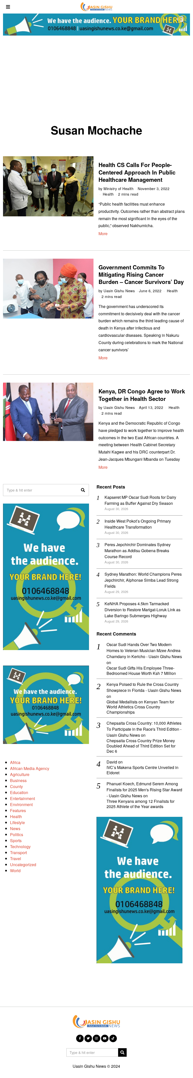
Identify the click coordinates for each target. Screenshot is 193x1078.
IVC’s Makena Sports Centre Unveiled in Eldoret (142, 770)
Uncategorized (23, 864)
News (15, 828)
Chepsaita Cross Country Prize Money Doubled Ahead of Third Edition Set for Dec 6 (141, 746)
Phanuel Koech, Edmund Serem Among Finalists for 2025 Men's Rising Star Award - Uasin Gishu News (144, 790)
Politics (16, 834)
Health (108, 194)
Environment (21, 804)
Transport (18, 852)
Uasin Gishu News (119, 290)
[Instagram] (96, 1038)
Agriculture (19, 774)
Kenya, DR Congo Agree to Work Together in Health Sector (142, 394)
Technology (20, 846)
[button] (83, 490)
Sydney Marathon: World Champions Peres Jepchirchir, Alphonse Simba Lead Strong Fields (143, 580)
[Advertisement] (96, 81)
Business (18, 780)
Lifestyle (17, 822)
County (16, 786)
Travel (15, 858)
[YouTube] (105, 1038)
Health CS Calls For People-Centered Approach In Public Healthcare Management (137, 172)
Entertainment (22, 798)
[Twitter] (88, 1038)
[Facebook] (80, 1038)
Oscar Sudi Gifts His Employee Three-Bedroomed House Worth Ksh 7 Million (141, 671)
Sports (16, 840)
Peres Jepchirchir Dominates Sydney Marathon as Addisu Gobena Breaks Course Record (138, 550)
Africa (15, 762)
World (15, 870)
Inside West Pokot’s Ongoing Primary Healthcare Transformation (138, 524)
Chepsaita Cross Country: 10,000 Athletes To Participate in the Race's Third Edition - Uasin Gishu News (144, 729)
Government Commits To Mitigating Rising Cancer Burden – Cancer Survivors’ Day (141, 274)
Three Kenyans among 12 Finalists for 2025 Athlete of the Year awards (140, 804)
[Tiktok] (113, 1038)
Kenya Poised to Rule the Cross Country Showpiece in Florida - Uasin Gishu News (144, 687)
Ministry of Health (118, 188)
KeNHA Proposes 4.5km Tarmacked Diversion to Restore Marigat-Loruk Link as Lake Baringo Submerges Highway (142, 610)
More (103, 233)
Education (19, 792)
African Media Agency (29, 768)
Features (18, 810)
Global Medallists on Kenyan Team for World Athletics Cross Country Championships (140, 707)
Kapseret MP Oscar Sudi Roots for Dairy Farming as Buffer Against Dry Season (140, 500)
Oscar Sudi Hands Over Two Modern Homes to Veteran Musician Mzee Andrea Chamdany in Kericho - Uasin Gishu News (144, 650)
